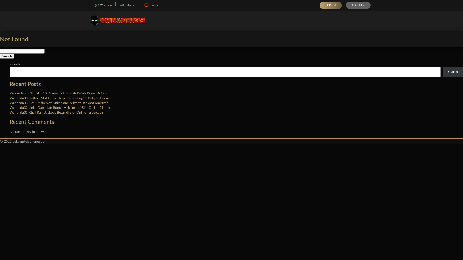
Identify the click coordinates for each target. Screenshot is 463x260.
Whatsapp (106, 5)
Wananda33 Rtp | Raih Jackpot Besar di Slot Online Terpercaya (56, 112)
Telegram (130, 5)
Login (331, 5)
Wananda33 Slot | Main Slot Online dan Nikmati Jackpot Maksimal (59, 103)
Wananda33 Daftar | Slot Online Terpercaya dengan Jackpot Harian (60, 98)
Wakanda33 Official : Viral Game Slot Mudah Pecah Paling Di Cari (58, 93)
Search (15, 64)
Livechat (154, 5)
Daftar (358, 5)
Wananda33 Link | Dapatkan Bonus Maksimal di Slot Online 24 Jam (60, 108)
